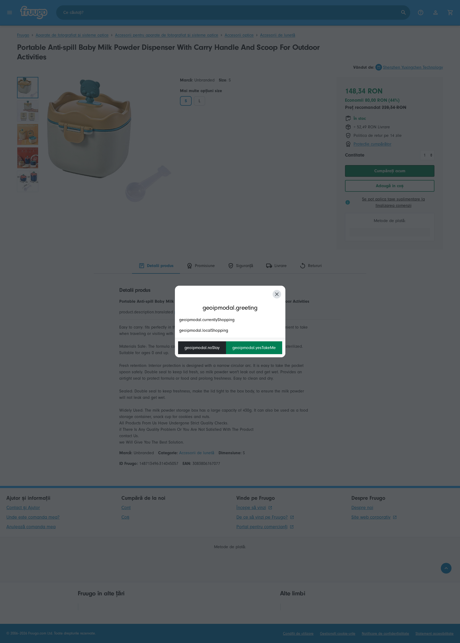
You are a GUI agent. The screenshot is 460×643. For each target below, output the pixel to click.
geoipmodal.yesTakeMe (254, 347)
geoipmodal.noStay (202, 347)
